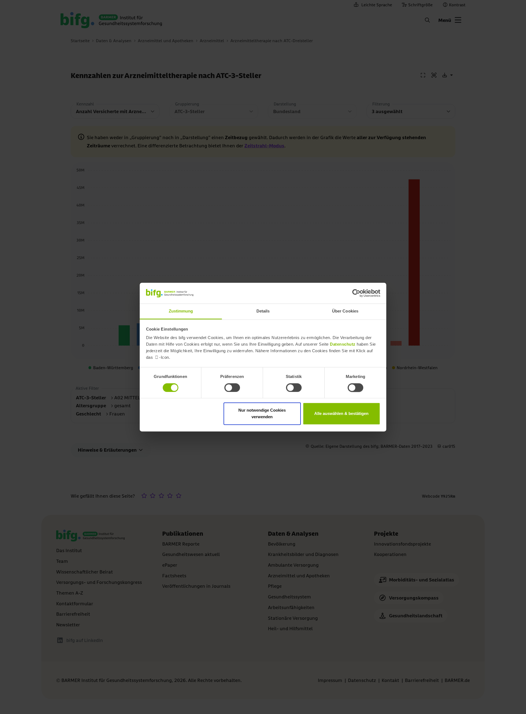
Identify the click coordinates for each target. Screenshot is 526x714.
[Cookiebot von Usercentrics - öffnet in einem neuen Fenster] (356, 293)
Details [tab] (263, 311)
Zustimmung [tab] (181, 311)
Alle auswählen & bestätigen (341, 413)
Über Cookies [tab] (345, 311)
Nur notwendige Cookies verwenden (262, 413)
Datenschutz (343, 344)
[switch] (232, 387)
